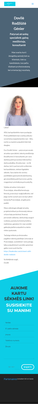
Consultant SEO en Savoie (25, 379)
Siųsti (28, 367)
